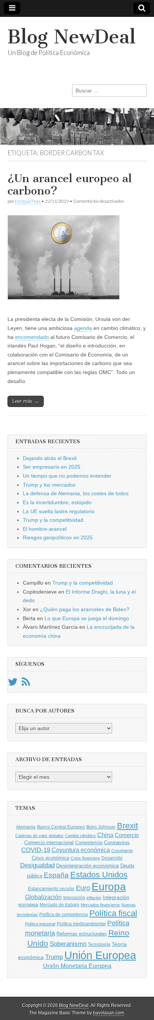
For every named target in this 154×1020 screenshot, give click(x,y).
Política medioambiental (81, 923)
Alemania (26, 827)
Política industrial (40, 924)
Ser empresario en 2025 (51, 467)
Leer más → (25, 401)
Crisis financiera (85, 858)
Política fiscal (113, 913)
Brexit (127, 825)
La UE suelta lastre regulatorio (59, 511)
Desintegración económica (87, 866)
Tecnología (99, 944)
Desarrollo (112, 858)
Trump (54, 957)
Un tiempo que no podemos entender (67, 476)
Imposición (74, 897)
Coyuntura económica (81, 849)
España (56, 875)
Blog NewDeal (71, 36)
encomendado (32, 337)
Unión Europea (100, 955)
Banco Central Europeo (61, 827)
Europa (109, 886)
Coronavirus (117, 842)
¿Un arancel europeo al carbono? (69, 185)
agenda (83, 328)
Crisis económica (50, 858)
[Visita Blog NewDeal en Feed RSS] (26, 684)
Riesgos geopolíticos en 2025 (58, 537)
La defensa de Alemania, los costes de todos (76, 493)
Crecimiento (122, 850)
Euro (83, 888)
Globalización (43, 897)
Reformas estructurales (81, 934)
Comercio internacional (49, 842)
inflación (94, 897)
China (105, 834)
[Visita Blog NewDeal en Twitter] (13, 684)
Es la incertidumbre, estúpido (57, 502)
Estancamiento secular (51, 888)
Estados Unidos (98, 874)
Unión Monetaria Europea (77, 966)
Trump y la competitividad (53, 520)
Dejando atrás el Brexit (50, 458)
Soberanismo (68, 943)
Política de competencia (63, 914)
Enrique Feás (27, 201)
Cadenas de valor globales (39, 835)
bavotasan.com (108, 1013)
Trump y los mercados (49, 485)
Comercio (127, 835)
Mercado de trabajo (59, 904)
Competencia (88, 842)
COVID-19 (35, 850)
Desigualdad (37, 865)
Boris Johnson (101, 827)
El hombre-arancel (45, 529)
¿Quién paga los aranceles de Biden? (84, 609)
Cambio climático (80, 835)
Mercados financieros (100, 905)
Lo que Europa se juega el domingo (86, 618)
